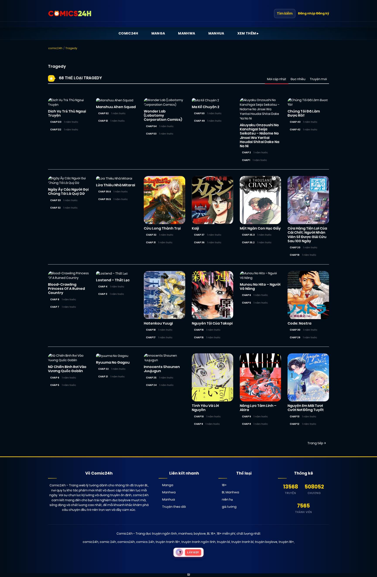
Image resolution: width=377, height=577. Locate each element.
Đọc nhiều (298, 79)
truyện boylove (266, 542)
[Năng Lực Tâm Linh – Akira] (260, 377)
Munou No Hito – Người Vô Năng (260, 286)
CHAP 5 (246, 302)
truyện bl (223, 542)
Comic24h (128, 33)
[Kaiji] (212, 200)
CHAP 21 (103, 376)
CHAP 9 (198, 424)
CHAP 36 (199, 242)
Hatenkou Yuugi (158, 323)
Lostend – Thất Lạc (113, 280)
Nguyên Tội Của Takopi (212, 323)
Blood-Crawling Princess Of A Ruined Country (66, 288)
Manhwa (186, 33)
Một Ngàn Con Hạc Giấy (260, 228)
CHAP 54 (151, 126)
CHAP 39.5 (104, 199)
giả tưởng (229, 506)
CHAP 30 (295, 330)
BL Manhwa (230, 492)
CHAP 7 (54, 307)
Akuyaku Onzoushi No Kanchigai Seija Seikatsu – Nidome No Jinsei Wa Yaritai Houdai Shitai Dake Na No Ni (259, 136)
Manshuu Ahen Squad (116, 106)
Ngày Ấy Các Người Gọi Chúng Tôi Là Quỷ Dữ (68, 191)
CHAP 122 (55, 129)
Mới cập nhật (276, 79)
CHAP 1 (246, 160)
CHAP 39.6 (104, 191)
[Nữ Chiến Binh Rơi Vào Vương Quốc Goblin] (68, 358)
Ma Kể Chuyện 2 (205, 106)
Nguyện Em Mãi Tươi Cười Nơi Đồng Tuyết (306, 407)
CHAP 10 (199, 416)
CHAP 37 (199, 235)
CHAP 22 (103, 369)
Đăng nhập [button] (306, 13)
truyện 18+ (286, 542)
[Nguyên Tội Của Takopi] (212, 295)
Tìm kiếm (285, 13)
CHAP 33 (55, 200)
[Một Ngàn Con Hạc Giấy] (260, 200)
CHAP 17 (151, 337)
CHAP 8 (54, 299)
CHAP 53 (151, 133)
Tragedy (71, 48)
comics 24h (145, 542)
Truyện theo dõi (174, 506)
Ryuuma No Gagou (113, 362)
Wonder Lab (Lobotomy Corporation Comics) (163, 115)
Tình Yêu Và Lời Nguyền (205, 407)
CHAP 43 (295, 122)
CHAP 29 (295, 337)
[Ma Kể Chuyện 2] (205, 100)
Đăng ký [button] (322, 13)
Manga (158, 33)
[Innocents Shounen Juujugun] (164, 358)
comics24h (126, 542)
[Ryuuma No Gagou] (112, 355)
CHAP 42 (295, 129)
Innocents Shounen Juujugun (162, 368)
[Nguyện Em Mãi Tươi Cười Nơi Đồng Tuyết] (308, 377)
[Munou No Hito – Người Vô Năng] (260, 275)
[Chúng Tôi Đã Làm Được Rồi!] (308, 102)
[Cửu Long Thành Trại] (164, 200)
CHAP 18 (151, 330)
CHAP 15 (199, 337)
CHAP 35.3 (248, 235)
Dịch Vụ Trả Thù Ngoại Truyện (67, 113)
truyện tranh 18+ (168, 542)
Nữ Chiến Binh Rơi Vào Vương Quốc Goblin (67, 368)
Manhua (216, 33)
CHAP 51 (103, 121)
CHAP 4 (102, 286)
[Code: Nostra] (308, 295)
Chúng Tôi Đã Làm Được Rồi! (304, 113)
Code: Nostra (299, 323)
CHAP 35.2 (248, 242)
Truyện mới (318, 79)
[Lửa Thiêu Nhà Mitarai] (114, 178)
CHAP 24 (151, 385)
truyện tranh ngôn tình (198, 542)
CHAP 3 (102, 294)
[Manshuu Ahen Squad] (114, 100)
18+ (224, 485)
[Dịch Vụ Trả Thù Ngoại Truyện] (68, 102)
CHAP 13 (294, 416)
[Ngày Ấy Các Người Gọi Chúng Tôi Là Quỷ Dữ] (68, 180)
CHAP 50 (199, 113)
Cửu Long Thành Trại (162, 228)
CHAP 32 (55, 207)
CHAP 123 (55, 122)
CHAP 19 (294, 255)
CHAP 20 (295, 247)
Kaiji (195, 228)
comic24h (55, 48)
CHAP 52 (103, 113)
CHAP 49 (199, 121)
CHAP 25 (151, 377)
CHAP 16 (199, 330)
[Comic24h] (70, 13)
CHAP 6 (246, 295)
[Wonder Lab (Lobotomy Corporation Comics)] (164, 102)
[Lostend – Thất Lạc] (112, 273)
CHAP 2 (246, 152)
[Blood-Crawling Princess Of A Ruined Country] (68, 275)
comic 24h (108, 542)
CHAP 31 (151, 242)
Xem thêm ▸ (248, 33)
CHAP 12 (294, 424)
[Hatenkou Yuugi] (164, 295)
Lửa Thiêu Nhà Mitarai (115, 185)
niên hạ (227, 499)
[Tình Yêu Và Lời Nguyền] (212, 377)
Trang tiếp (315, 443)
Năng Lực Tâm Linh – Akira (258, 407)
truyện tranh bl (242, 542)
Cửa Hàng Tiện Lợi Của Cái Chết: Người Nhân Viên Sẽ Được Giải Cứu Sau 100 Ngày (307, 235)
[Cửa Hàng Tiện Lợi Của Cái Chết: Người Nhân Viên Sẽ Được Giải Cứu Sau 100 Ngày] (308, 200)
